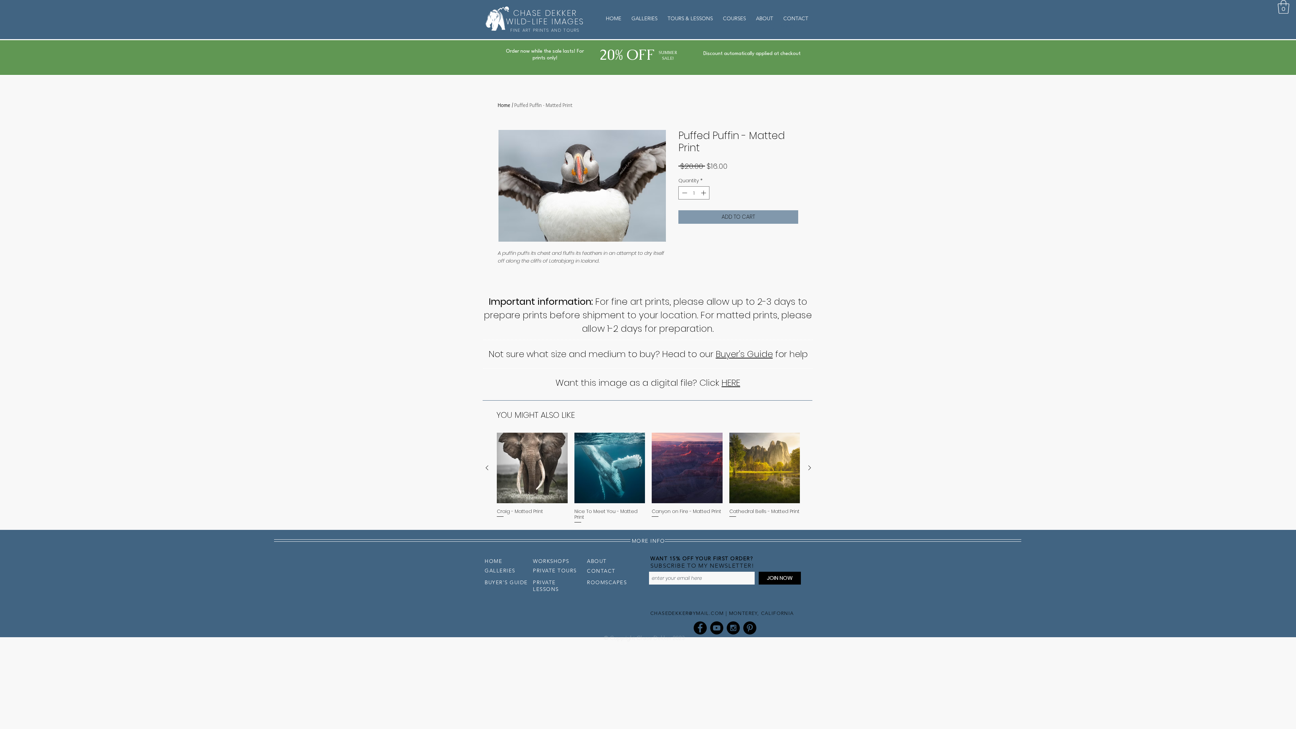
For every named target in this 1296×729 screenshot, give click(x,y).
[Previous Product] (487, 468)
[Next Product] (810, 468)
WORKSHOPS (551, 561)
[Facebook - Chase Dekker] (700, 627)
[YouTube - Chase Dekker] (716, 627)
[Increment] (704, 193)
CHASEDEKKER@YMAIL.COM (687, 613)
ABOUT (597, 561)
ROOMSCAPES (607, 582)
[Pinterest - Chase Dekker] (749, 627)
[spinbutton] (694, 193)
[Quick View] (532, 468)
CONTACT (601, 571)
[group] (648, 478)
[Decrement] (683, 193)
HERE (731, 383)
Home (504, 105)
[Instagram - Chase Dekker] (733, 627)
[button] (1283, 7)
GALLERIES (500, 570)
